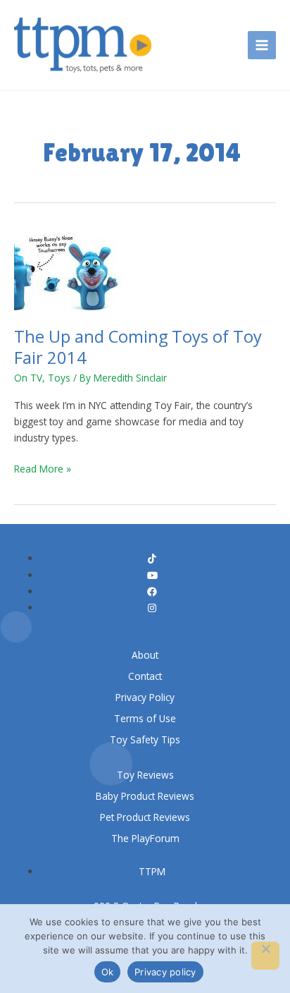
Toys (59, 377)
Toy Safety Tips (145, 739)
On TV (28, 377)
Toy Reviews (145, 774)
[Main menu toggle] (262, 45)
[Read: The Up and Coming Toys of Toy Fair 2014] (71, 268)
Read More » (42, 468)
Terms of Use (145, 718)
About (145, 655)
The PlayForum (145, 838)
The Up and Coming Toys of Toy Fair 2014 (138, 346)
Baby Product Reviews (145, 796)
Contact (145, 676)
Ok (107, 971)
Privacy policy (165, 971)
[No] (265, 956)
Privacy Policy (145, 697)
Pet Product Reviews (145, 817)
